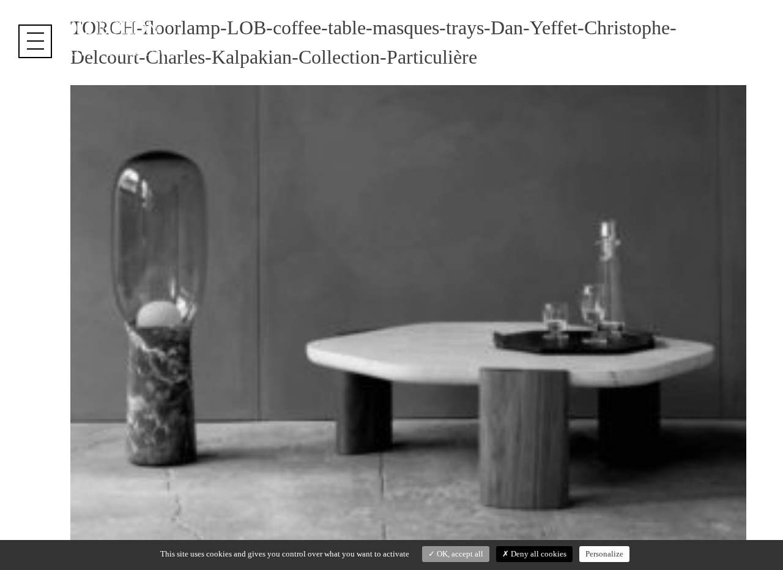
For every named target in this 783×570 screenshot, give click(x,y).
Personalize (604, 553)
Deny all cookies (537, 553)
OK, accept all (459, 553)
